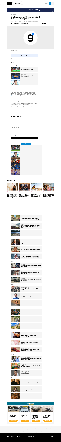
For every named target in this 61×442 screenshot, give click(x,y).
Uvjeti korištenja (42, 439)
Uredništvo (32, 439)
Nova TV (8, 437)
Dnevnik (12, 437)
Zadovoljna (18, 437)
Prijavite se (24, 138)
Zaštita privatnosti (46, 439)
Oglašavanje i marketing (37, 439)
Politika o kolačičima (51, 439)
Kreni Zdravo (33, 437)
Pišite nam (29, 439)
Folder (30, 437)
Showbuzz (24, 437)
